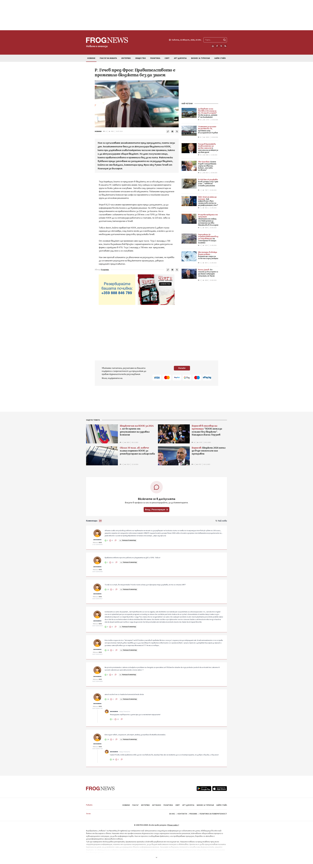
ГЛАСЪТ (135, 805)
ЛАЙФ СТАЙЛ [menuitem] (220, 58)
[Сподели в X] (177, 131)
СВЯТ (177, 805)
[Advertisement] (156, 15)
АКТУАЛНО (156, 805)
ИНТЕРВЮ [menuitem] (126, 58)
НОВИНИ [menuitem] (91, 58)
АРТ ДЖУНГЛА (188, 805)
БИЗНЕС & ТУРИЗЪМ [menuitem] (200, 58)
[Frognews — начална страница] (100, 788)
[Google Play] (204, 788)
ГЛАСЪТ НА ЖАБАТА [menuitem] (108, 58)
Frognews (105, 269)
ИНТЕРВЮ (145, 805)
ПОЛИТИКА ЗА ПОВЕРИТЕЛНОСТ (213, 813)
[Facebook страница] (217, 46)
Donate (181, 368)
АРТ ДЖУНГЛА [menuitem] (180, 58)
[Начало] (212, 46)
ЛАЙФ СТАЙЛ (221, 805)
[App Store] (219, 788)
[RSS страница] (225, 46)
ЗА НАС (172, 813)
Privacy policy (173, 825)
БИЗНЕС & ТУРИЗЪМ (205, 805)
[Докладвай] (115, 540)
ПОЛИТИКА (168, 805)
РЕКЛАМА (193, 813)
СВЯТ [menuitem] (167, 58)
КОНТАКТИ (182, 813)
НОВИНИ (98, 131)
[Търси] (224, 40)
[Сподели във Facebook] (172, 131)
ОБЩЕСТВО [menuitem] (140, 58)
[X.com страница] (221, 46)
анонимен (97, 539)
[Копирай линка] (168, 131)
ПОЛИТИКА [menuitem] (155, 58)
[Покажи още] (156, 857)
